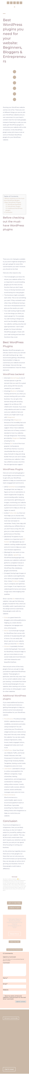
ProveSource (8, 719)
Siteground (11, 417)
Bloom (6, 630)
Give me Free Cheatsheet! (14, 949)
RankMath (11, 487)
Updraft (15, 555)
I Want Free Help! (14, 941)
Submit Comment (20, 1001)
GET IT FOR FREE (14, 903)
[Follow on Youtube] (14, 2)
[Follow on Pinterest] (17, 2)
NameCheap (15, 378)
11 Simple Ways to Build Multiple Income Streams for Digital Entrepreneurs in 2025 (14, 923)
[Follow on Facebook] (8, 2)
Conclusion (8, 212)
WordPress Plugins (14, 206)
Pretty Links (13, 513)
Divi (11, 443)
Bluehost (14, 391)
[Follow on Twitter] (21, 2)
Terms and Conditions (8, 1039)
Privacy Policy (6, 1036)
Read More (14, 934)
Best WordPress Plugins (13, 202)
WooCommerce (9, 795)
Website (5, 990)
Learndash (7, 768)
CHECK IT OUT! (14, 908)
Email (5, 984)
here (5, 900)
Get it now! (9, 1069)
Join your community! (11, 1018)
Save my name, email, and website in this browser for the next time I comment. (14, 997)
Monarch (7, 646)
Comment (6, 963)
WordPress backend (14, 204)
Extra (6, 617)
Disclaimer (5, 1042)
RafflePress (8, 750)
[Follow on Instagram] (11, 2)
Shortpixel (15, 581)
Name (5, 978)
